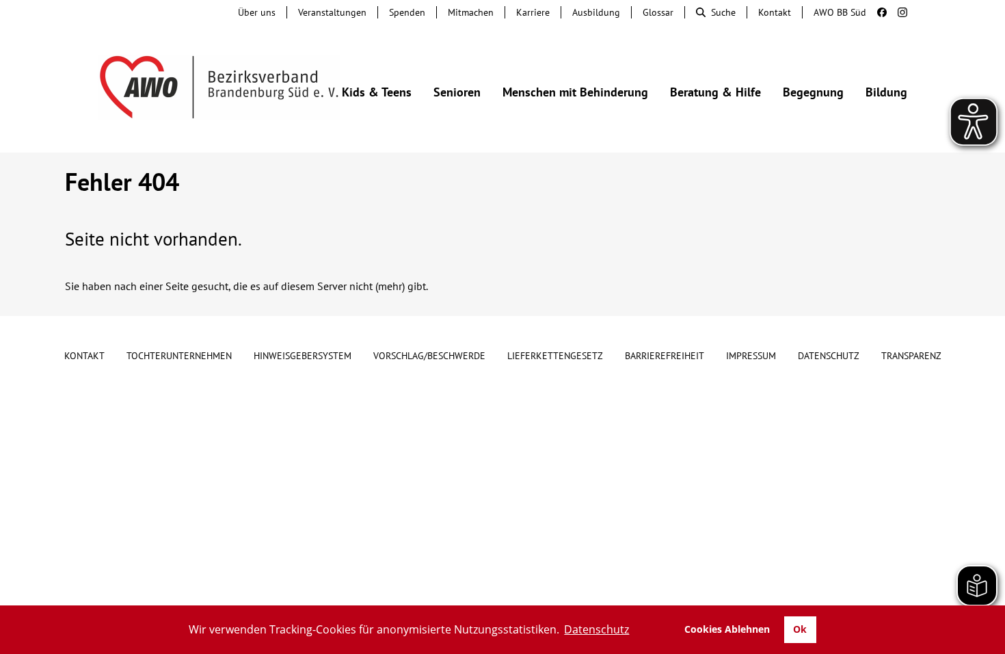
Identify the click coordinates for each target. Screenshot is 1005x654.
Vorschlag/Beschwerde (429, 356)
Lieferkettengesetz (555, 356)
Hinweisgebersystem (302, 356)
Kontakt (774, 12)
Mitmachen (471, 12)
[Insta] (897, 12)
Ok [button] (800, 629)
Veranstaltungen (332, 12)
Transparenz (911, 356)
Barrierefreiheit (664, 356)
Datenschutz (828, 356)
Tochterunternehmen (179, 356)
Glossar (658, 12)
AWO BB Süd (840, 12)
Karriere (533, 12)
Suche (723, 12)
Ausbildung (596, 12)
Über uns (257, 12)
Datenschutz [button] (596, 629)
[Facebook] (876, 12)
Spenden (407, 12)
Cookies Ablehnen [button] (727, 629)
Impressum (751, 356)
